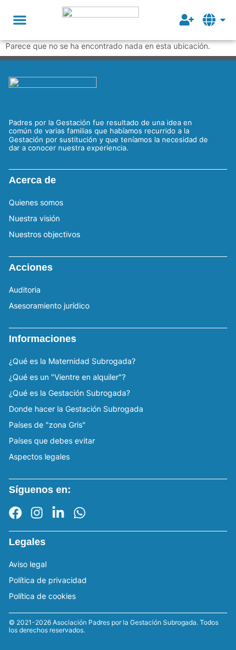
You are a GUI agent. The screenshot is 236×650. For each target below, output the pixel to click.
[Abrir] (222, 19)
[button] (19, 20)
